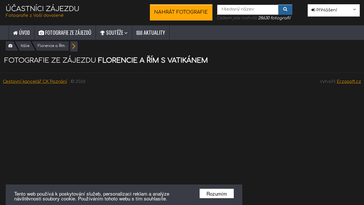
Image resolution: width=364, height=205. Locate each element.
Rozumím (216, 193)
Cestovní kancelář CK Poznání (35, 81)
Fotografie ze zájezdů (67, 32)
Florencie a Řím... (52, 46)
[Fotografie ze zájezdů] (10, 46)
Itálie (25, 46)
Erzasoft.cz (349, 81)
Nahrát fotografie (181, 12)
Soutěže (114, 32)
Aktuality (153, 32)
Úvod (24, 32)
